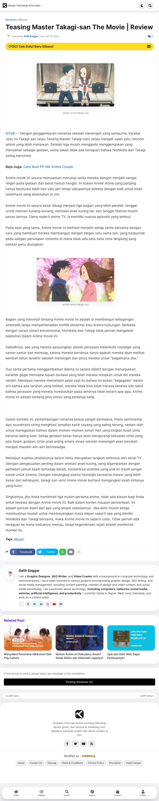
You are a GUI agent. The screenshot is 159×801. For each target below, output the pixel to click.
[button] (141, 5)
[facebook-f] (28, 604)
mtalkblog (88, 756)
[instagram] (47, 604)
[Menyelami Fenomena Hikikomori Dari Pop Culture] (28, 638)
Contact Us (36, 762)
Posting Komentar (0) (79, 682)
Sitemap (52, 762)
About (21, 762)
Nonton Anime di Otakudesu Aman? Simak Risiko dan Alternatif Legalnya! (79, 655)
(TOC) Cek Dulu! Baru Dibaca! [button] (31, 46)
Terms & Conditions (72, 762)
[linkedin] (41, 604)
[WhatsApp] (62, 552)
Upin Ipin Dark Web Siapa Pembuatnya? (123, 655)
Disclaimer (115, 762)
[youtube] (54, 604)
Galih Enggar (29, 571)
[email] (61, 604)
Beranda (11, 19)
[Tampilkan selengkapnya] (78, 552)
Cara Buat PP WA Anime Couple (48, 167)
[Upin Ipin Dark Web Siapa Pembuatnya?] (131, 638)
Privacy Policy (96, 762)
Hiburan (22, 19)
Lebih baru (13, 696)
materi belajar (133, 762)
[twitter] (34, 604)
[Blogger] (21, 604)
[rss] (91, 743)
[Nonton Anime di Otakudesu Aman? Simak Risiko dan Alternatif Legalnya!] (79, 638)
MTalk (10, 133)
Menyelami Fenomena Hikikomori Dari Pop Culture (27, 655)
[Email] (70, 552)
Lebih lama (146, 696)
